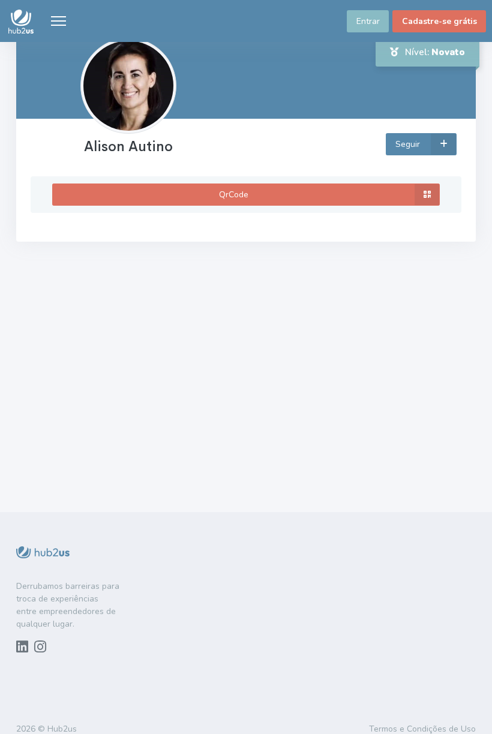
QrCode (233, 194)
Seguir (408, 144)
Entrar (368, 21)
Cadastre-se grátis (439, 21)
